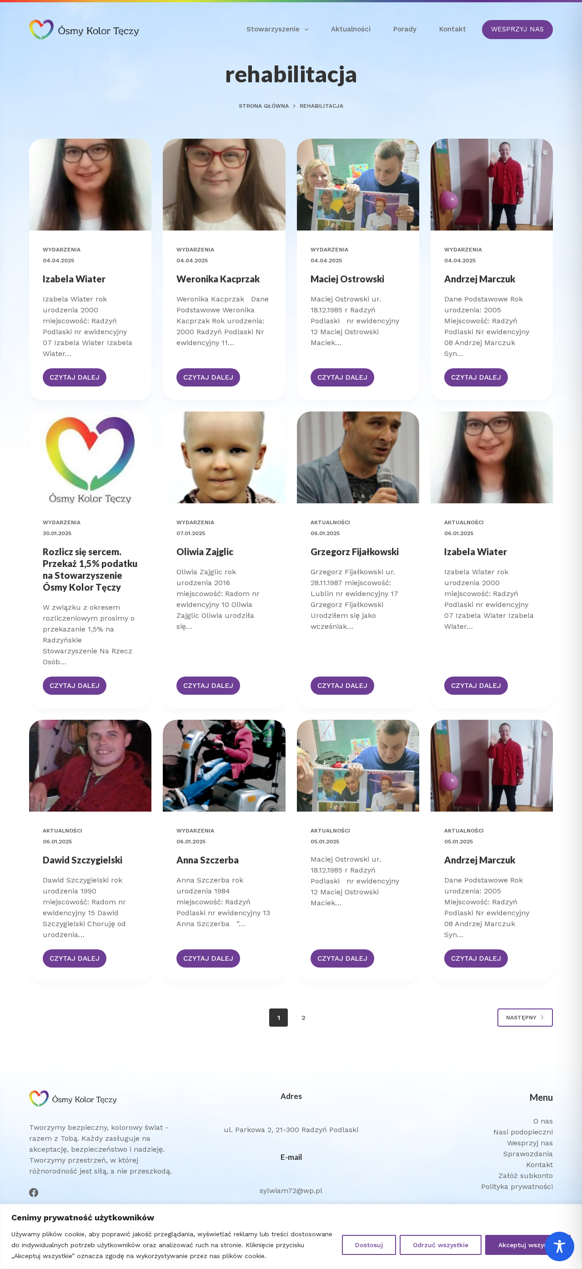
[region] (291, 1236)
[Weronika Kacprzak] (224, 185)
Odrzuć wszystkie (440, 1245)
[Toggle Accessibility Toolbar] (559, 1246)
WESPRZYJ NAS (517, 29)
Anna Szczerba (207, 859)
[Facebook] (33, 1192)
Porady (404, 29)
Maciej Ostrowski (347, 278)
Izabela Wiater (74, 278)
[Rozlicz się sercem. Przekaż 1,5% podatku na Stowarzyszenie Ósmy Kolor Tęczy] (90, 457)
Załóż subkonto (525, 1175)
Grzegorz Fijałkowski (355, 551)
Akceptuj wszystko (527, 1245)
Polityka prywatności (517, 1186)
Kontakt (452, 29)
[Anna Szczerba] (224, 766)
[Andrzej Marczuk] (492, 185)
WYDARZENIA (61, 249)
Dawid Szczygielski (82, 859)
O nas (543, 1121)
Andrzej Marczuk (479, 278)
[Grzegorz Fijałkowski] (358, 457)
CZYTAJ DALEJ (75, 379)
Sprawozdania (528, 1153)
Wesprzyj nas (530, 1143)
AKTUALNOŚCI (330, 522)
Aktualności (351, 29)
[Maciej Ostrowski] (358, 185)
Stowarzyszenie (273, 29)
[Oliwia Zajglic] (224, 457)
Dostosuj (369, 1245)
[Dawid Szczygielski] (90, 766)
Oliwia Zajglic (204, 551)
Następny (521, 1017)
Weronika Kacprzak (218, 278)
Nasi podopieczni (523, 1132)
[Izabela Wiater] (90, 185)
